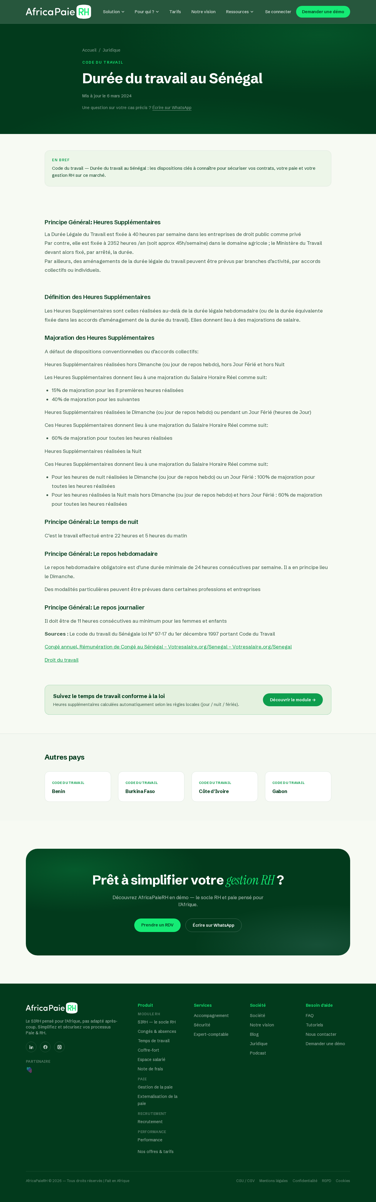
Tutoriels (314, 1025)
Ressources (237, 11)
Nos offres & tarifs (156, 1151)
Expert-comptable (211, 1034)
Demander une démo (323, 11)
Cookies (343, 1181)
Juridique (111, 50)
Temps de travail (153, 1040)
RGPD (326, 1181)
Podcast (258, 1053)
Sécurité (202, 1025)
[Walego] (29, 1069)
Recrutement (150, 1121)
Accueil (89, 50)
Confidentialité (305, 1181)
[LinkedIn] (31, 1047)
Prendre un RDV (157, 925)
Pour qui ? (144, 11)
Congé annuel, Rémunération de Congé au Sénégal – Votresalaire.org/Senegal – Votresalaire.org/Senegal (168, 647)
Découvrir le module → (293, 699)
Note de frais (150, 1069)
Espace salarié (151, 1059)
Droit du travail (61, 660)
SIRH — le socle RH (157, 1022)
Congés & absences (157, 1031)
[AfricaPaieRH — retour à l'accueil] (58, 12)
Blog (254, 1034)
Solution (111, 11)
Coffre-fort (148, 1050)
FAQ (310, 1015)
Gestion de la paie (155, 1087)
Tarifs (175, 11)
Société (257, 1015)
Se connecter (278, 11)
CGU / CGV (245, 1181)
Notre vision (204, 11)
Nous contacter (321, 1034)
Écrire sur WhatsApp (172, 107)
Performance (150, 1139)
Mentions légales (273, 1181)
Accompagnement (211, 1015)
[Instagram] (59, 1047)
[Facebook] (45, 1047)
